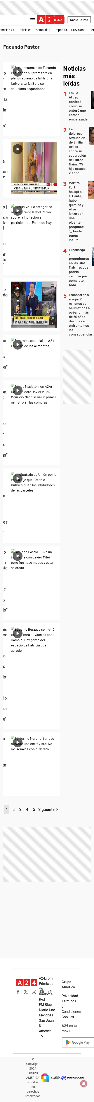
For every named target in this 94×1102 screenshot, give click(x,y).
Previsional (78, 30)
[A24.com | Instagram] (34, 992)
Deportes (61, 30)
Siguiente (46, 809)
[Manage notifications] (83, 1083)
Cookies (68, 1017)
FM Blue (45, 1005)
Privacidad (70, 996)
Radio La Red (79, 20)
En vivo (57, 20)
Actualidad (43, 30)
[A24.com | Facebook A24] (18, 992)
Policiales (25, 30)
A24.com (46, 978)
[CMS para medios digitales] (73, 1077)
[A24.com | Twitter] (26, 992)
